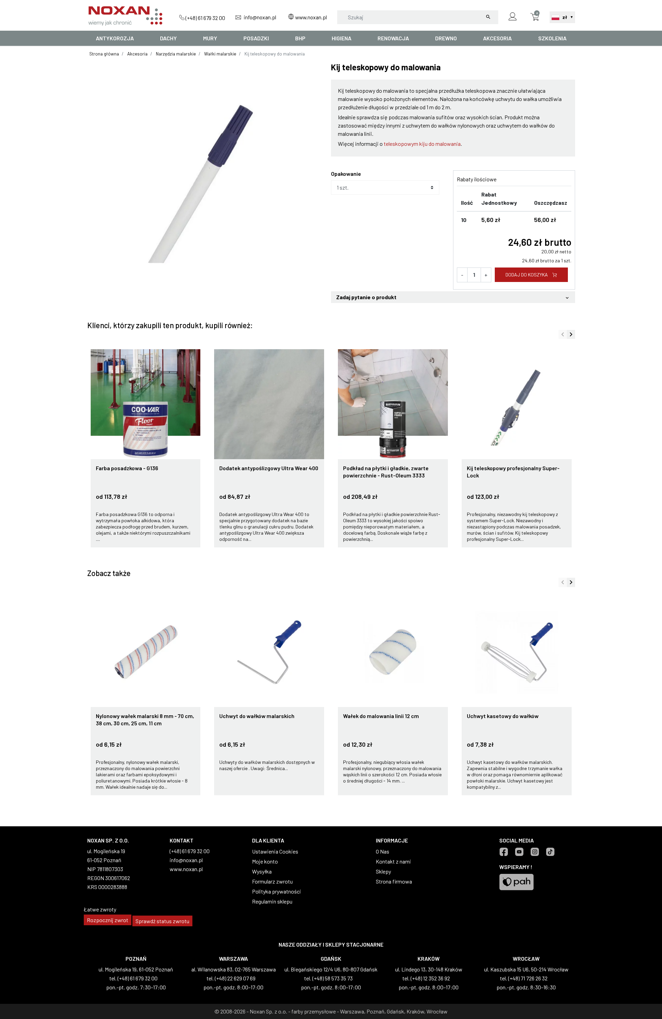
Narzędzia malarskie (176, 54)
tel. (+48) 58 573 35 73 (328, 978)
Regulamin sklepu (272, 901)
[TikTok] (550, 851)
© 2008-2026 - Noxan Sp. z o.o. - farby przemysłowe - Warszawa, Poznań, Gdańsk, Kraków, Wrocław (331, 1011)
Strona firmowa (394, 881)
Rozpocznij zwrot (107, 920)
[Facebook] (503, 851)
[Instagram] (534, 851)
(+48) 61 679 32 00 (204, 17)
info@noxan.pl (259, 17)
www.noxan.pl (310, 17)
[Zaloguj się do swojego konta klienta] (512, 17)
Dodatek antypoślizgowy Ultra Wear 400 (268, 468)
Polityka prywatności (276, 891)
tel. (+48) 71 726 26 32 (524, 978)
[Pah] (516, 881)
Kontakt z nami (393, 861)
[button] (535, 17)
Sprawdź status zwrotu (162, 921)
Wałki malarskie (220, 54)
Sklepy (383, 871)
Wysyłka (262, 871)
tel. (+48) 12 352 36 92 (426, 978)
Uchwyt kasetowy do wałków (503, 716)
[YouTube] (519, 851)
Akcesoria (137, 54)
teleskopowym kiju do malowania (422, 143)
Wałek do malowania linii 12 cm (381, 716)
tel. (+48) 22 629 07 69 (231, 978)
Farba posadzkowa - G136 (127, 468)
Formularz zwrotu (272, 881)
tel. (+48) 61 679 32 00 (133, 978)
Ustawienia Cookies (275, 851)
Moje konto (265, 861)
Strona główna (104, 54)
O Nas (382, 851)
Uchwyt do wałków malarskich (256, 716)
